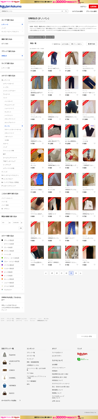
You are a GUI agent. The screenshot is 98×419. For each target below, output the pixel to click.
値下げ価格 (5, 43)
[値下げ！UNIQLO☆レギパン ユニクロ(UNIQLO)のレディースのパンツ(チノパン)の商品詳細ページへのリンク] (54, 252)
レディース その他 (8, 168)
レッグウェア (7, 165)
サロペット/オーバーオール (13, 129)
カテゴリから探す (77, 11)
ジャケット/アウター (9, 91)
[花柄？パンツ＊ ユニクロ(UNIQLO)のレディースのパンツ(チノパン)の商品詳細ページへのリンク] (71, 228)
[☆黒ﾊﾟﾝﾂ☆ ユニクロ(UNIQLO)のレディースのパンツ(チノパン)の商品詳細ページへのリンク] (89, 252)
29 (52, 273)
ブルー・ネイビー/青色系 (11, 261)
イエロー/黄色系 (9, 268)
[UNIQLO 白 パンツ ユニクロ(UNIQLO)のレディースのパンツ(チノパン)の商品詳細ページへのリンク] (89, 203)
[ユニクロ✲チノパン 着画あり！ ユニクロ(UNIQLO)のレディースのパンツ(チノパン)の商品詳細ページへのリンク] (37, 58)
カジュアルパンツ (10, 122)
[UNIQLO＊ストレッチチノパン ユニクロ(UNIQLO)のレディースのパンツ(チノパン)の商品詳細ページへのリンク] (71, 252)
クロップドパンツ (10, 119)
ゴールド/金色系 (9, 286)
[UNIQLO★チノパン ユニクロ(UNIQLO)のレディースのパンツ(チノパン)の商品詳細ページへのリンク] (54, 155)
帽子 (4, 154)
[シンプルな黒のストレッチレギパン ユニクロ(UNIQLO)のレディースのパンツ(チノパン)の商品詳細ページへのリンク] (37, 252)
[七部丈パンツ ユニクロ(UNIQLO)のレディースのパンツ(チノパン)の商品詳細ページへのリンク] (54, 203)
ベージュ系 (7, 254)
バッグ (5, 147)
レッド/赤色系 (8, 275)
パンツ (5, 98)
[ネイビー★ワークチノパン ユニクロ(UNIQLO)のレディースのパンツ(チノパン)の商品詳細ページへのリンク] (54, 58)
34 (76, 273)
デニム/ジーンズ (9, 105)
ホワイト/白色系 (9, 244)
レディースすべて (8, 83)
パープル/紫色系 (9, 265)
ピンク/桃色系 (8, 272)
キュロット (8, 112)
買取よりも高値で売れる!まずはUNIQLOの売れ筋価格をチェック (11, 307)
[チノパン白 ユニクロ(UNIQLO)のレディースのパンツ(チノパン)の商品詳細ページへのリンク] (54, 179)
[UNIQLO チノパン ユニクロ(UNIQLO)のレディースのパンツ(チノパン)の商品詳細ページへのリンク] (54, 228)
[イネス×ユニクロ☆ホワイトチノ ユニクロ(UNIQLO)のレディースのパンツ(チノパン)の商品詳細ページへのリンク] (89, 106)
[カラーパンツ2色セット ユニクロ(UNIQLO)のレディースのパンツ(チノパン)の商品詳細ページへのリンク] (37, 179)
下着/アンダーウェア (9, 161)
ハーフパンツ (9, 115)
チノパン (49, 37)
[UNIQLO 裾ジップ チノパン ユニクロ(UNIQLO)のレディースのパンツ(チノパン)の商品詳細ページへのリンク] (71, 155)
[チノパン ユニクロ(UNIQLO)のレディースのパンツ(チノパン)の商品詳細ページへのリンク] (71, 58)
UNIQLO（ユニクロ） (35, 37)
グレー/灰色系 (8, 247)
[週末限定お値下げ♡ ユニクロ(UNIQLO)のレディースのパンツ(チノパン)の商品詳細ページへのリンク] (37, 82)
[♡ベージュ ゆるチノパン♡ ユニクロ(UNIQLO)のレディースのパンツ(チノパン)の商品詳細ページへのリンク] (37, 203)
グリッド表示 (77, 44)
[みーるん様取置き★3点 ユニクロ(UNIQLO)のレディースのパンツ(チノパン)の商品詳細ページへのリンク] (71, 131)
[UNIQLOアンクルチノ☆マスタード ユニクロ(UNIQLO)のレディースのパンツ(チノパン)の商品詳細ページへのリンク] (37, 131)
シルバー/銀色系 (9, 283)
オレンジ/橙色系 (9, 279)
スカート (5, 143)
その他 (7, 140)
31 (61, 273)
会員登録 (93, 6)
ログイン (83, 6)
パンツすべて (9, 101)
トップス (5, 87)
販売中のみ (57, 44)
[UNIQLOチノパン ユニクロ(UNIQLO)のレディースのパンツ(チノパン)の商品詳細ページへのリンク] (54, 106)
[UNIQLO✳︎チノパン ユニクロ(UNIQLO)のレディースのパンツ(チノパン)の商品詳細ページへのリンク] (71, 106)
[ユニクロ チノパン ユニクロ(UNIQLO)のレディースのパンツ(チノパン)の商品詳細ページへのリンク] (89, 58)
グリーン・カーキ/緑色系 (11, 258)
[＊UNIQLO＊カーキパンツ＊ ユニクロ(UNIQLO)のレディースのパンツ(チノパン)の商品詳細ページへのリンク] (89, 155)
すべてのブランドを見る (9, 400)
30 (57, 273)
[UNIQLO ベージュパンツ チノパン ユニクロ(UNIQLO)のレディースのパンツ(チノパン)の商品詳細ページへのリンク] (71, 203)
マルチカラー (8, 290)
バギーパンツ (9, 136)
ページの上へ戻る (86, 336)
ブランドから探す (91, 11)
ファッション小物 (8, 150)
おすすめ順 (65, 44)
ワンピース (6, 94)
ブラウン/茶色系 (9, 251)
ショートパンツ (9, 108)
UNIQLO (4, 56)
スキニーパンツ (9, 133)
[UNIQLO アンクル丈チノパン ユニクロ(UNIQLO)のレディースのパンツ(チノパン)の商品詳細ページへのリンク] (71, 179)
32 (66, 273)
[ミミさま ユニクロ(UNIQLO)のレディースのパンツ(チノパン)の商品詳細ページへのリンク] (89, 131)
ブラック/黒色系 (9, 240)
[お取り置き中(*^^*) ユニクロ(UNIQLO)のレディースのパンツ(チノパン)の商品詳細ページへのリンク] (54, 131)
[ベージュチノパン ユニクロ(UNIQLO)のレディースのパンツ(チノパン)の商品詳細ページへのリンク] (37, 106)
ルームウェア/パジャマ (10, 158)
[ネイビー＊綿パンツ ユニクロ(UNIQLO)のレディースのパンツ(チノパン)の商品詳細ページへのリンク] (89, 82)
